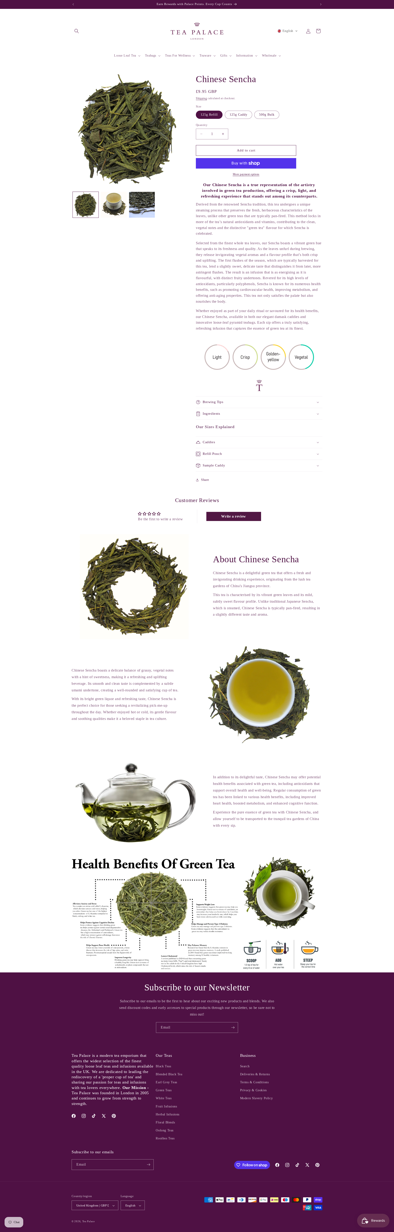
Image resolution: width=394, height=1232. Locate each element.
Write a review (233, 516)
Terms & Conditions (254, 1082)
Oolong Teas (165, 1130)
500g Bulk (267, 114)
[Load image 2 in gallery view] (114, 205)
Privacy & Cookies (253, 1090)
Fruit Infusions (166, 1106)
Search (245, 1066)
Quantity (201, 125)
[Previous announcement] (73, 4)
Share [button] (205, 480)
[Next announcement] (321, 4)
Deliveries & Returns (255, 1074)
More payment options (246, 174)
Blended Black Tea (169, 1074)
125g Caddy (238, 114)
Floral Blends (165, 1122)
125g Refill (209, 114)
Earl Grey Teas (166, 1082)
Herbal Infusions (167, 1114)
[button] (77, 31)
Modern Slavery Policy (256, 1098)
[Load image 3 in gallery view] (142, 205)
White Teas (163, 1098)
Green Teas (163, 1090)
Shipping (201, 98)
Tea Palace (88, 1221)
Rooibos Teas (165, 1138)
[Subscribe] (233, 1027)
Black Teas (163, 1066)
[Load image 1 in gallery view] (85, 205)
